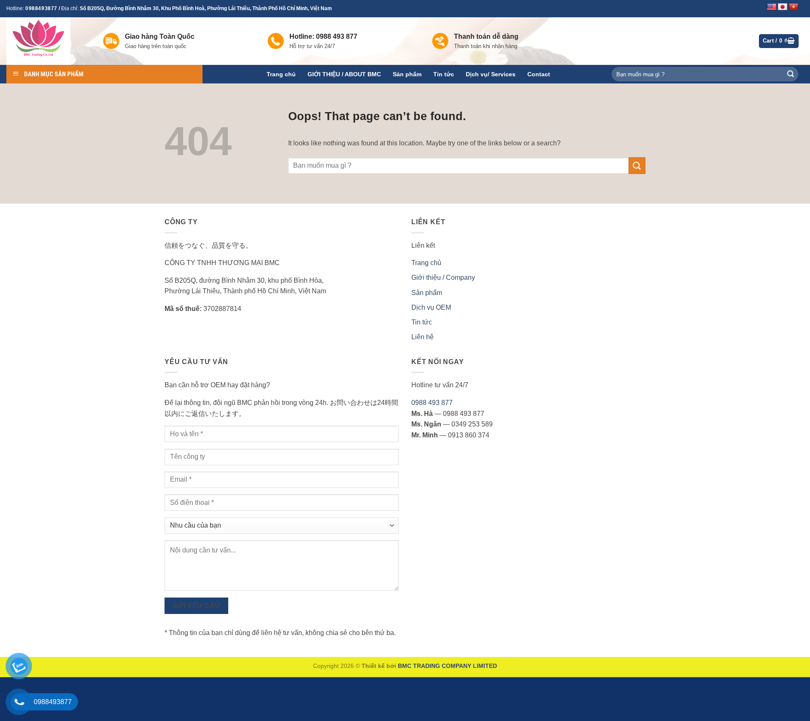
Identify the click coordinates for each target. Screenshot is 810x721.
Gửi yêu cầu (196, 605)
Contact (538, 74)
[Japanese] (783, 7)
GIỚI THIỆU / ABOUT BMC (344, 74)
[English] (772, 7)
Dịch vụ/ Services (491, 74)
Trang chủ (281, 74)
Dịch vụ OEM (431, 307)
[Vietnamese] (793, 7)
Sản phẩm (407, 74)
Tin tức (443, 74)
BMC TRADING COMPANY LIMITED (447, 665)
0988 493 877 (432, 402)
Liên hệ (422, 336)
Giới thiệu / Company (443, 277)
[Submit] (790, 74)
